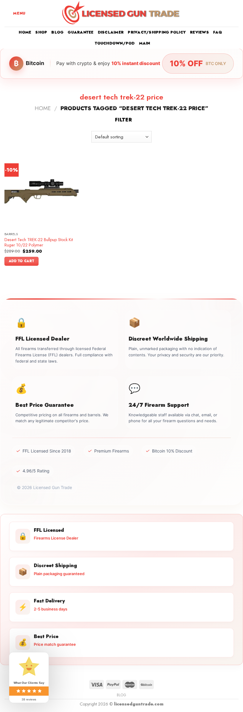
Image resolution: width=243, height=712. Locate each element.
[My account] (225, 13)
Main (144, 43)
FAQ (217, 32)
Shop (41, 32)
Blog (57, 32)
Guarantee (80, 32)
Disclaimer (111, 32)
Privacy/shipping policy (157, 32)
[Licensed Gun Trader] (121, 13)
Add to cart (21, 261)
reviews (199, 32)
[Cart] (236, 13)
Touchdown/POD (115, 43)
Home (25, 32)
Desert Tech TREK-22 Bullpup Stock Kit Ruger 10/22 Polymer (38, 242)
